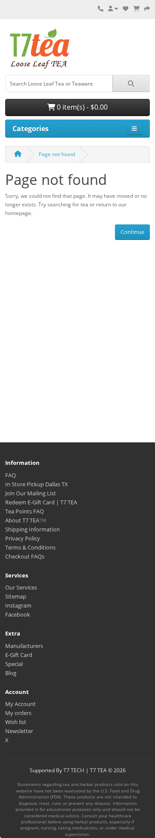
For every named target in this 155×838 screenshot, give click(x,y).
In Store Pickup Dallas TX (36, 484)
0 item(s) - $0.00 (81, 107)
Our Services (21, 587)
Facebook (17, 614)
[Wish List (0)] (125, 8)
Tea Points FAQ (24, 511)
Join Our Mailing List (30, 493)
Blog (10, 673)
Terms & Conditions (30, 547)
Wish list (15, 722)
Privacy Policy (22, 538)
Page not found (57, 154)
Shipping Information (32, 529)
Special (14, 664)
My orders (18, 713)
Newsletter (19, 731)
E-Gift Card (18, 655)
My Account (20, 704)
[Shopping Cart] (136, 8)
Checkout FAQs (24, 556)
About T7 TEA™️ (25, 520)
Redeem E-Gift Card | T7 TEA (41, 502)
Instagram (18, 605)
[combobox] (59, 83)
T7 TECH (73, 770)
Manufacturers (24, 646)
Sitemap (15, 596)
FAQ (10, 475)
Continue (132, 232)
